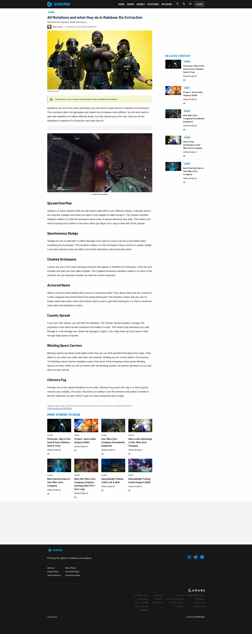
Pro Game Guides (141, 595)
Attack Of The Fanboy (196, 595)
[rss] (189, 557)
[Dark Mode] (184, 3)
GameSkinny (157, 603)
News (130, 4)
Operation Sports (176, 603)
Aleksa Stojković (54, 450)
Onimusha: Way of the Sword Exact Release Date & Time (58, 442)
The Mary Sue (199, 603)
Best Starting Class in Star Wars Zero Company (58, 482)
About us (51, 568)
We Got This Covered (174, 599)
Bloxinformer (199, 606)
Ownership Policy (72, 571)
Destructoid (200, 599)
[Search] (177, 3)
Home (121, 4)
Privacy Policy (52, 571)
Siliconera (158, 599)
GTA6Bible (144, 610)
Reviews (167, 4)
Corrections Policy (72, 575)
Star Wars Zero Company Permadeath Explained (113, 442)
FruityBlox (179, 606)
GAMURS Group (199, 617)
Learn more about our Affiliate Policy (59, 408)
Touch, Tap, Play (141, 606)
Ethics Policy (70, 568)
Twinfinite (158, 595)
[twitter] (195, 557)
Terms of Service (54, 575)
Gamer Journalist (141, 603)
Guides (141, 4)
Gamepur (179, 595)
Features (153, 4)
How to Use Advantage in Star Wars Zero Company (140, 442)
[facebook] (202, 557)
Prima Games (143, 599)
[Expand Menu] (190, 3)
